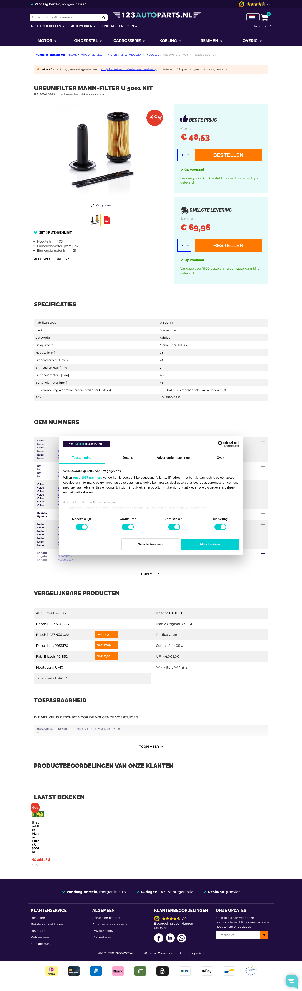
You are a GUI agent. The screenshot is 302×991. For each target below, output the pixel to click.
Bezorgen (38, 931)
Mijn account (41, 944)
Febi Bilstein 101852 (52, 656)
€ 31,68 (105, 656)
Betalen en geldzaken (47, 924)
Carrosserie (127, 40)
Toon (149, 574)
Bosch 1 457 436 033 (52, 624)
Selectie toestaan (150, 544)
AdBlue (165, 338)
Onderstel (86, 40)
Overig (251, 40)
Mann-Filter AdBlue (174, 345)
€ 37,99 (105, 645)
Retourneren (40, 937)
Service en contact (106, 918)
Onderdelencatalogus (51, 54)
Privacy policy (102, 931)
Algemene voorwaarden (110, 924)
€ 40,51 (105, 634)
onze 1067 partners (87, 477)
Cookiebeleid (102, 937)
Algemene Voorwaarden (159, 953)
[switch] (128, 527)
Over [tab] (220, 457)
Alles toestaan (210, 544)
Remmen (210, 40)
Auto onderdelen (46, 26)
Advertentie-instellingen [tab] (174, 457)
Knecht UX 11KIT (169, 613)
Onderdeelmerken (118, 26)
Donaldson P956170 (52, 646)
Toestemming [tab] (81, 457)
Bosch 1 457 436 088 (52, 635)
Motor (45, 40)
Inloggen (260, 26)
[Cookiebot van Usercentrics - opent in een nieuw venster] (221, 444)
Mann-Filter (168, 330)
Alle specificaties (51, 259)
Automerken (81, 26)
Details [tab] (128, 457)
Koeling (168, 40)
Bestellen (228, 155)
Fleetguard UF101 (50, 667)
